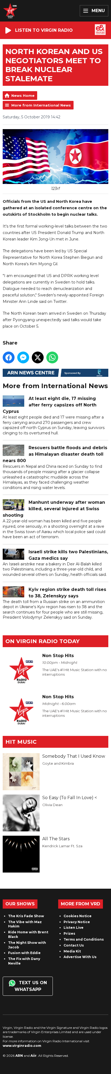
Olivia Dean (52, 805)
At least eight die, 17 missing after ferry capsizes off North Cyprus (49, 405)
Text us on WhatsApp (31, 986)
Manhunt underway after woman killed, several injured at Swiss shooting (54, 509)
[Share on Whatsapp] (52, 357)
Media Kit (72, 951)
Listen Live (74, 928)
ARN (19, 1056)
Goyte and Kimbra (58, 763)
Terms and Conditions (84, 939)
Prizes (69, 933)
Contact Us (74, 945)
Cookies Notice (78, 916)
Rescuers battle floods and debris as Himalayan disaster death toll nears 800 (55, 454)
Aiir (33, 1056)
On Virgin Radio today (42, 641)
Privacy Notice (77, 922)
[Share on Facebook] (9, 357)
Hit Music (21, 742)
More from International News (41, 105)
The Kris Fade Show (26, 916)
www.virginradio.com (22, 1046)
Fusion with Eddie (24, 953)
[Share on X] (38, 357)
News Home (22, 95)
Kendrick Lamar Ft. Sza (62, 846)
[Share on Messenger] (23, 357)
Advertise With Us (80, 957)
